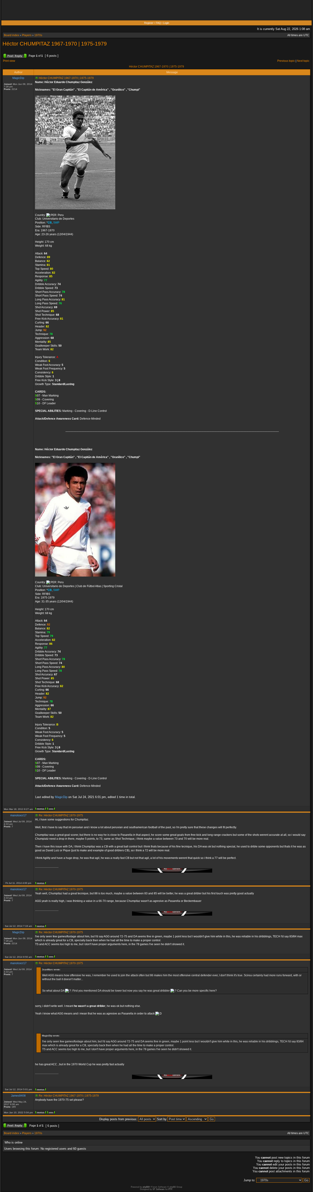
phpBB (146, 1187)
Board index (11, 35)
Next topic (303, 60)
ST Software (159, 1189)
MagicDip (61, 797)
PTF (170, 1189)
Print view (9, 60)
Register (149, 23)
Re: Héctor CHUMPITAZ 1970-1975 (61, 815)
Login (166, 23)
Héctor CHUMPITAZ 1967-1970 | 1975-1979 (55, 44)
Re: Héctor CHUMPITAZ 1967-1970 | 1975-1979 (69, 1095)
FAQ (158, 23)
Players (26, 35)
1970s (38, 35)
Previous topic (286, 60)
